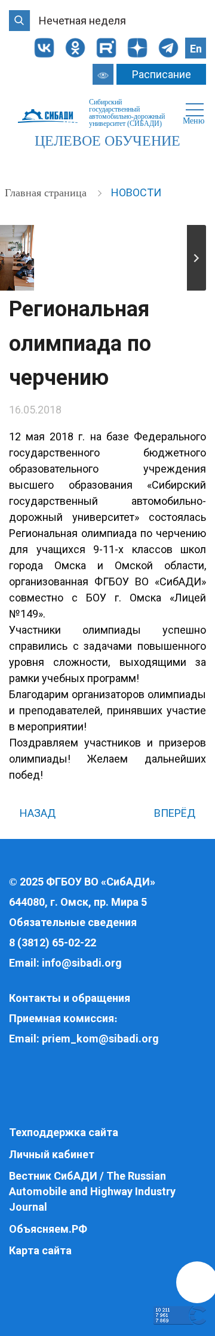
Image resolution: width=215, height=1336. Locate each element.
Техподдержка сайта (63, 1132)
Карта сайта (40, 1250)
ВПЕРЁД (176, 813)
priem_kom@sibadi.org (100, 1038)
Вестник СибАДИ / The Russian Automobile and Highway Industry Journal (92, 1191)
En (196, 48)
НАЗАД (36, 813)
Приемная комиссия (61, 1018)
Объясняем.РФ (48, 1229)
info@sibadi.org (82, 963)
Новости (136, 192)
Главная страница (47, 193)
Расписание (161, 74)
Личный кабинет (51, 1154)
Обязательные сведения (73, 922)
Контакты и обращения (69, 998)
